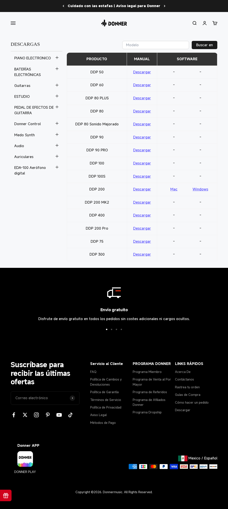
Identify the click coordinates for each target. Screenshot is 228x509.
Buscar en (204, 44)
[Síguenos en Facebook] (14, 415)
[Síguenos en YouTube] (59, 415)
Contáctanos (184, 379)
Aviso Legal (98, 415)
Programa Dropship (147, 412)
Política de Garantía (104, 392)
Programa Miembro (147, 372)
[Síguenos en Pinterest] (48, 415)
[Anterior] (63, 6)
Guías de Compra (187, 395)
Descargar (142, 72)
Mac (173, 189)
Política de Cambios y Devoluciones (106, 381)
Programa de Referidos (150, 392)
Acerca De (183, 372)
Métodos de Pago (103, 423)
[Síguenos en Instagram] (36, 415)
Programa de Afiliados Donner (149, 402)
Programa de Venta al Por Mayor (152, 381)
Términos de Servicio (105, 400)
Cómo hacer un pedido (192, 402)
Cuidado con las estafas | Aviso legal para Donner (114, 5)
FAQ (93, 372)
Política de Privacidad (105, 407)
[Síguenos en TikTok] (70, 415)
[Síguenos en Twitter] (25, 415)
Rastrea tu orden (187, 387)
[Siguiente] (164, 6)
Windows (200, 189)
